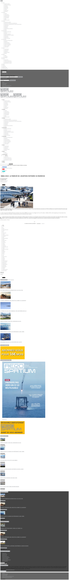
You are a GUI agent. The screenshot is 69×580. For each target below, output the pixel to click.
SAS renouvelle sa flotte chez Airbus (8, 460)
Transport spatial (7, 3)
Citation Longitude (5, 235)
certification (4, 232)
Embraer (3, 241)
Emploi (5, 55)
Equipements (6, 25)
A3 (2, 227)
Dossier (3, 64)
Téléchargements (5, 68)
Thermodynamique (7, 43)
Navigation (6, 11)
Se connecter (39, 223)
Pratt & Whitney (5, 260)
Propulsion (6, 5)
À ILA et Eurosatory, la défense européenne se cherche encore (14, 545)
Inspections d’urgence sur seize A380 (8, 477)
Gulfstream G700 (5, 246)
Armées (5, 29)
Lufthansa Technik (5, 249)
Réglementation (6, 19)
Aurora (3, 230)
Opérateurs (6, 51)
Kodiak (3, 247)
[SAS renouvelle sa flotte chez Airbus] (2, 458)
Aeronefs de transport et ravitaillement (10, 23)
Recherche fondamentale (8, 40)
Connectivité (6, 46)
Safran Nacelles (4, 264)
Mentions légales (4, 83)
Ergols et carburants (7, 44)
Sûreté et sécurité (7, 38)
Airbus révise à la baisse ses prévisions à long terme (12, 331)
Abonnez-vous (4, 67)
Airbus (3, 228)
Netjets (3, 252)
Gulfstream (4, 245)
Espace (3, 2)
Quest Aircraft (4, 261)
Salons (5, 18)
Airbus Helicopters (5, 229)
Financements (6, 17)
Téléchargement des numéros (6, 86)
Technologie (4, 39)
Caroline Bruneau (4, 178)
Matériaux (5, 41)
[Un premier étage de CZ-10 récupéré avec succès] (5, 339)
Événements (6, 59)
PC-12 (3, 254)
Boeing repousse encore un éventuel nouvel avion (11, 469)
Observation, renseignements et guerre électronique (12, 24)
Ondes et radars (6, 45)
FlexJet (3, 243)
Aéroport (5, 32)
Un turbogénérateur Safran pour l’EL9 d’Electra (11, 290)
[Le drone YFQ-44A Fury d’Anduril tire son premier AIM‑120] (5, 308)
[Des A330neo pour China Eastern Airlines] (2, 484)
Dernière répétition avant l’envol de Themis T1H (11, 528)
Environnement (4, 57)
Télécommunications (7, 4)
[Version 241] (23, 417)
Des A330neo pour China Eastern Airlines (9, 486)
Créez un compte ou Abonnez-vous (6, 85)
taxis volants (4, 266)
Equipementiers (6, 15)
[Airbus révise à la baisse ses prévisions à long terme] (5, 329)
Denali (3, 239)
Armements (6, 26)
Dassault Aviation (5, 238)
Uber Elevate (4, 270)
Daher (3, 237)
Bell (3, 231)
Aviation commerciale (7, 31)
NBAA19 (3, 251)
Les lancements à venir (8, 61)
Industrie (3, 12)
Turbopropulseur (5, 269)
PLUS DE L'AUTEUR (10, 279)
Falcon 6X (3, 242)
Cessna (3, 233)
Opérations (6, 27)
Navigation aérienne (7, 33)
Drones (3, 47)
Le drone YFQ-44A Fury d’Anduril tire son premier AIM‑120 (13, 311)
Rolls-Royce (4, 263)
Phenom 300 (4, 256)
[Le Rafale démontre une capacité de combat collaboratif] (5, 298)
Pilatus (3, 257)
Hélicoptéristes (6, 16)
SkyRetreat (4, 265)
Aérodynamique (6, 42)
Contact (3, 82)
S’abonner (42, 223)
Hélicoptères (6, 36)
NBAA (3, 250)
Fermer (1, 0)
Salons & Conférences (7, 60)
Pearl (3, 255)
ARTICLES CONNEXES (3, 279)
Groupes (5, 13)
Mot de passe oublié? (3, 78)
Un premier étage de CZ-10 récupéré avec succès (11, 342)
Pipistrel (3, 258)
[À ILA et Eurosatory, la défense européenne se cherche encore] (2, 543)
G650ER (3, 244)
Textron (3, 268)
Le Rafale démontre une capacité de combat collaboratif (13, 300)
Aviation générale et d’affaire (9, 131)
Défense (3, 117)
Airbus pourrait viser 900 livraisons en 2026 (10, 321)
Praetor (3, 259)
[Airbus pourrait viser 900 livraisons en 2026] (5, 319)
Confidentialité (4, 84)
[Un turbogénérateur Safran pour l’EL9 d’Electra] (5, 288)
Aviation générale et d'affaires (7, 168)
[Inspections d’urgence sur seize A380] (2, 475)
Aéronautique (4, 30)
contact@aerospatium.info (10, 569)
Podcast (3, 65)
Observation (6, 8)
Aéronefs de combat (7, 22)
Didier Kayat (4, 240)
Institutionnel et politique (8, 28)
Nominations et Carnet (8, 159)
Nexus (3, 253)
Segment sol (6, 10)
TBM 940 (3, 267)
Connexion (4, 66)
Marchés (5, 53)
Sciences (5, 9)
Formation (6, 56)
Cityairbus (4, 236)
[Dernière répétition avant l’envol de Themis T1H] (2, 526)
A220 (3, 226)
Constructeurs (6, 14)
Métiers (3, 54)
